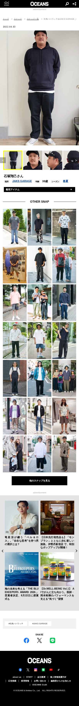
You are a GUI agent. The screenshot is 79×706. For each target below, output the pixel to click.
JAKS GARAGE (22, 181)
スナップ (18, 19)
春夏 (65, 181)
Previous (2, 551)
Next (76, 551)
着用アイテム (13, 189)
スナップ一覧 (33, 19)
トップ (6, 19)
